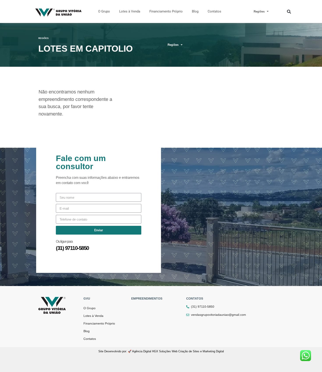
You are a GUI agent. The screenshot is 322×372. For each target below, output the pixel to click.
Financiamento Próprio (166, 11)
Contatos (214, 11)
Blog (195, 11)
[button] (288, 11)
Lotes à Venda (129, 11)
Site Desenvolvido (109, 351)
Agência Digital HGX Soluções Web (154, 351)
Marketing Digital (213, 351)
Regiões (259, 11)
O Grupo (104, 11)
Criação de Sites (188, 351)
